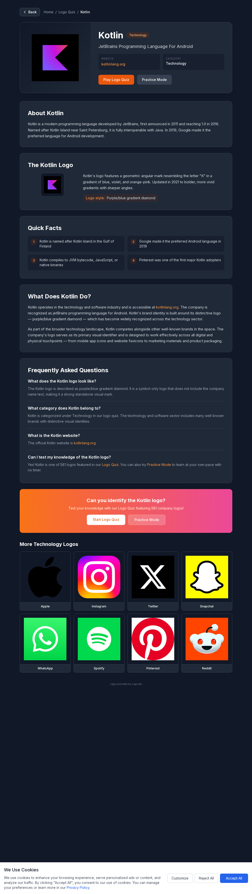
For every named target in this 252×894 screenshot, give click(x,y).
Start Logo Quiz (106, 519)
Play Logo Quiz (116, 79)
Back (32, 12)
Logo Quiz (67, 12)
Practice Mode (154, 79)
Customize (180, 878)
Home (48, 12)
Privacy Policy (78, 887)
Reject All (206, 878)
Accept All (234, 878)
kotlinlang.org (113, 64)
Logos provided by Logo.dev (126, 683)
